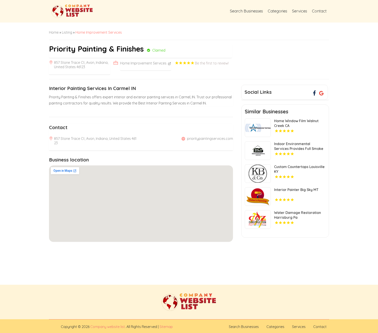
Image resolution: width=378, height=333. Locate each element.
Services (299, 11)
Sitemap (166, 326)
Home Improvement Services (98, 32)
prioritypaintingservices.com (210, 138)
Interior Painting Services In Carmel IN (92, 88)
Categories (277, 11)
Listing (67, 32)
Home (54, 32)
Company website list (107, 326)
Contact (319, 11)
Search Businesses (246, 11)
